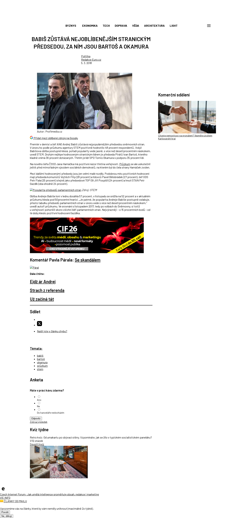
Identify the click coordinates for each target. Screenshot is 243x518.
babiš (40, 355)
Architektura (154, 25)
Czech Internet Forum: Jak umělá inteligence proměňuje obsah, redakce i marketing (49, 494)
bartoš (41, 359)
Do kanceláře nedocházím (50, 412)
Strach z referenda (47, 290)
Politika (85, 56)
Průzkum (124, 164)
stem (40, 369)
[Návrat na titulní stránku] (121, 17)
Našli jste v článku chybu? (52, 331)
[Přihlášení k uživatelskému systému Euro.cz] (191, 25)
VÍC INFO (5, 497)
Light (174, 25)
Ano (39, 399)
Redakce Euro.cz (91, 59)
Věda (135, 25)
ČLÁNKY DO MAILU (15, 501)
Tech (106, 25)
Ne (38, 406)
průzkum (42, 365)
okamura (42, 362)
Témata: (36, 348)
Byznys (70, 25)
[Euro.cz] (3, 491)
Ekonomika (90, 25)
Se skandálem (88, 259)
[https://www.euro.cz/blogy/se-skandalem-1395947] (34, 267)
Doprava (121, 25)
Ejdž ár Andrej (43, 281)
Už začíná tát (42, 299)
